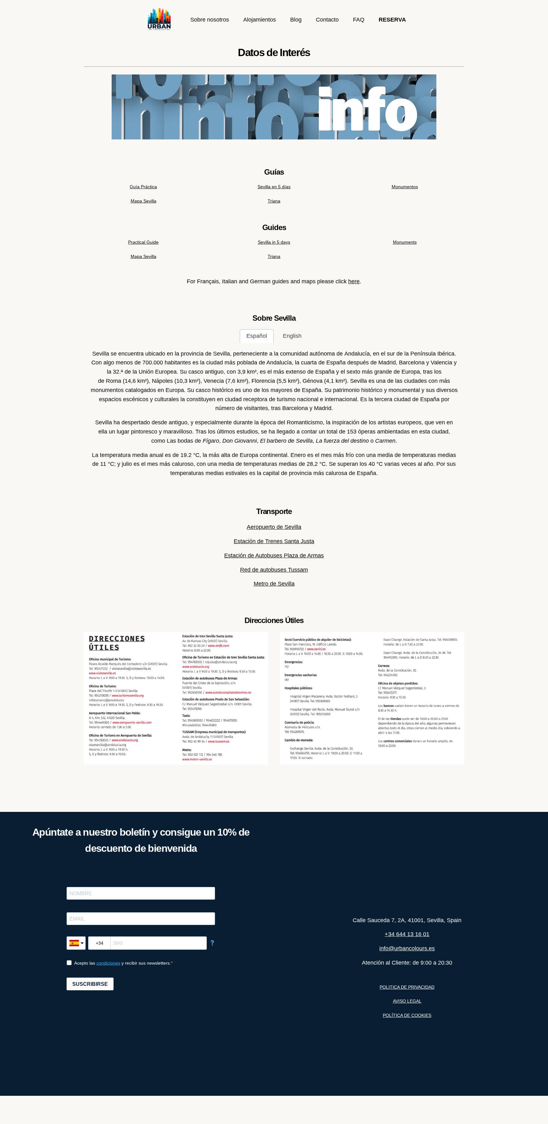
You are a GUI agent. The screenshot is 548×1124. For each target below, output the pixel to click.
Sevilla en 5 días (274, 186)
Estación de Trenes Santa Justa (274, 541)
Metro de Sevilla (274, 584)
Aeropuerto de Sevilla (274, 527)
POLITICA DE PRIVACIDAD (407, 987)
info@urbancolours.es (407, 948)
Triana (274, 200)
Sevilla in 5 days (274, 242)
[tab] (257, 336)
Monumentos (405, 186)
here (354, 281)
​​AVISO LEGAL (407, 1001)
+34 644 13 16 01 (407, 934)
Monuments (405, 242)
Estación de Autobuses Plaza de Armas (274, 555)
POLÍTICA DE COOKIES (407, 1015)
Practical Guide (143, 242)
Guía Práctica (143, 186)
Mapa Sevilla (143, 200)
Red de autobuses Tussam (274, 570)
